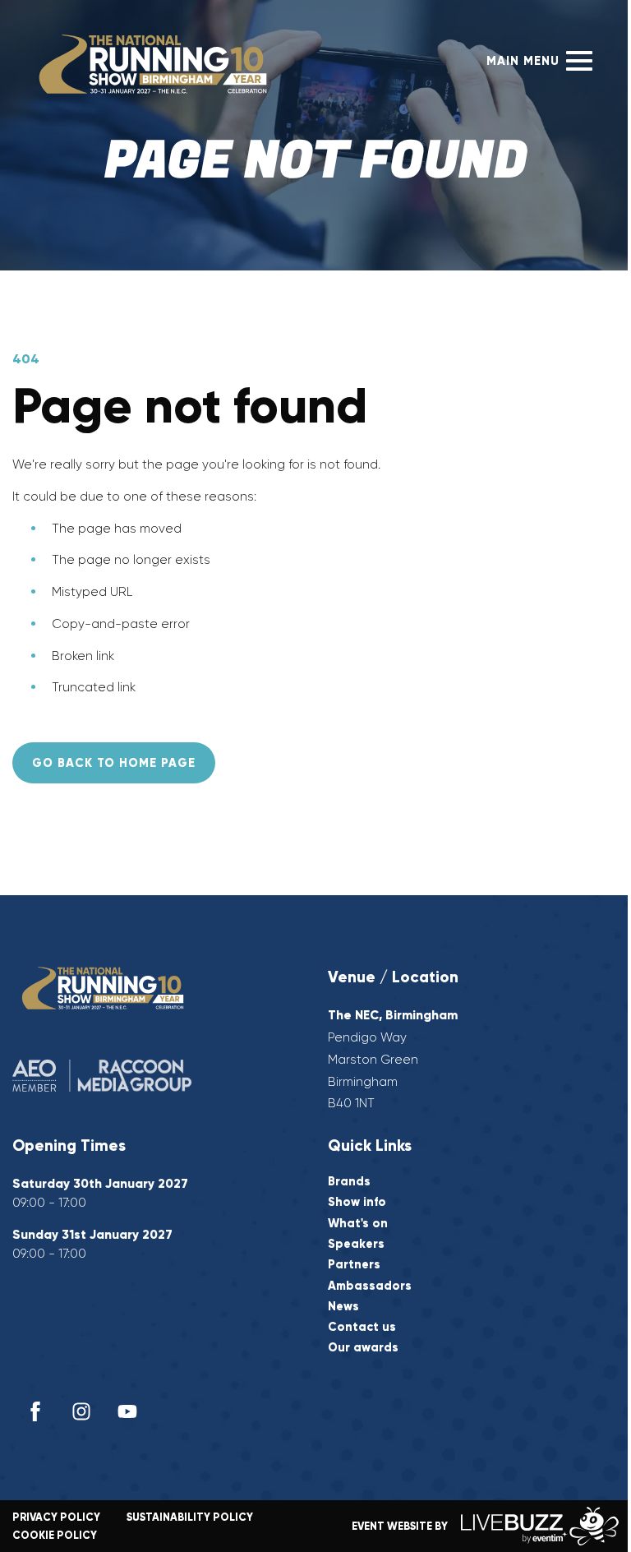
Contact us (362, 1327)
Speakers (356, 1244)
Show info (357, 1202)
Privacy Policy (56, 1517)
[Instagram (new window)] (81, 1411)
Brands (349, 1182)
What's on (358, 1224)
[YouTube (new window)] (127, 1411)
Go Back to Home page (114, 762)
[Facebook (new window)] (35, 1411)
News (343, 1307)
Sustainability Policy (190, 1517)
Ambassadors (370, 1286)
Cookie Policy (54, 1535)
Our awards (363, 1348)
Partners (354, 1265)
